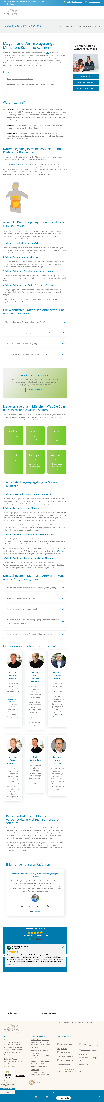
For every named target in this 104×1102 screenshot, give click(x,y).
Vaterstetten (32, 2)
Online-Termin (63, 1098)
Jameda (38, 911)
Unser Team (93, 1045)
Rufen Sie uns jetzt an (85, 82)
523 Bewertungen (41, 935)
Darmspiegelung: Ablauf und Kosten (20, 79)
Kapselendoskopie (13, 90)
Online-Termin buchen (85, 76)
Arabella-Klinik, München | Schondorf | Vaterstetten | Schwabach (38, 1098)
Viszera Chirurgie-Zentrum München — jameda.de (76, 1022)
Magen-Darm (71, 26)
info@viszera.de (94, 2)
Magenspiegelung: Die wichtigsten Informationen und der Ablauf (30, 84)
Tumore (61, 551)
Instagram (37, 1082)
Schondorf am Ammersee (40, 1061)
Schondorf (41, 2)
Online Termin (13, 1013)
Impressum (49, 1092)
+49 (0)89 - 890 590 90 (74, 2)
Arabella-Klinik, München (17, 2)
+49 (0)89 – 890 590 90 (48, 1013)
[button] (35, 322)
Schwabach (10, 4)
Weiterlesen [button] (11, 964)
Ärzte (47, 53)
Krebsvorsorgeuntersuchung (16, 164)
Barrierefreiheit (58, 1092)
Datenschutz (41, 1092)
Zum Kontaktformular (85, 88)
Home (61, 26)
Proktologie (59, 776)
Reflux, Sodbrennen (10, 544)
